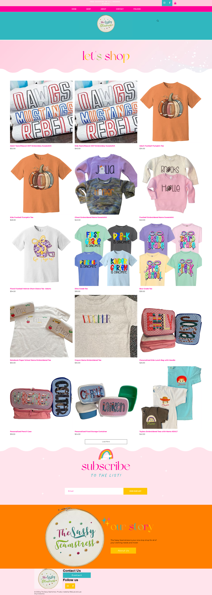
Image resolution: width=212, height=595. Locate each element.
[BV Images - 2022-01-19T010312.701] (164, 2)
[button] (175, 3)
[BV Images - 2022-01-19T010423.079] (169, 2)
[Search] (157, 20)
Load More (106, 442)
